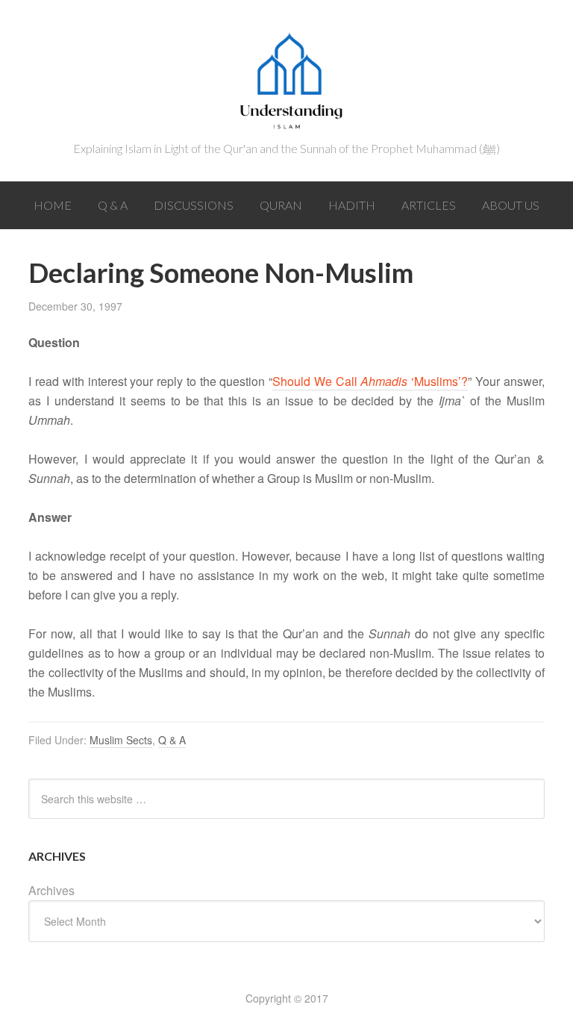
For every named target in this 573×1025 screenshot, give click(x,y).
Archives (51, 890)
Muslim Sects (121, 739)
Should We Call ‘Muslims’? (370, 381)
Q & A (172, 739)
